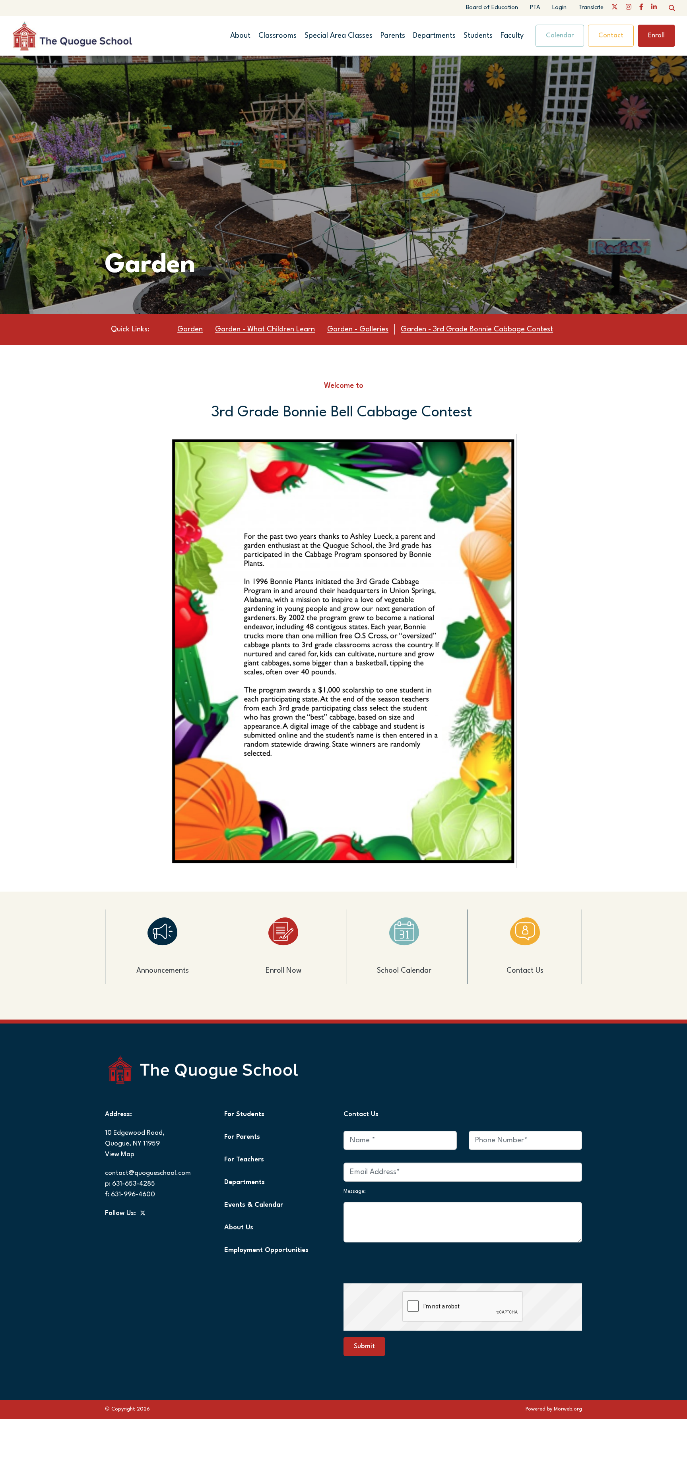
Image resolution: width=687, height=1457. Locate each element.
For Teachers (244, 1159)
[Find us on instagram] (628, 8)
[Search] (672, 8)
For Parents (242, 1137)
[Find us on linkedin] (654, 8)
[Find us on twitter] (614, 8)
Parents (392, 35)
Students (478, 35)
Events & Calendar (253, 1205)
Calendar (560, 35)
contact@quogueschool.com (148, 1173)
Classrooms (277, 35)
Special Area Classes (339, 35)
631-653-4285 (133, 1183)
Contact (610, 35)
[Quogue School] (86, 35)
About (240, 35)
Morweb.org (568, 1409)
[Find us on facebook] (641, 8)
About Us (238, 1227)
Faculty (512, 35)
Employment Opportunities (266, 1250)
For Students (244, 1114)
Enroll (656, 35)
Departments (434, 35)
